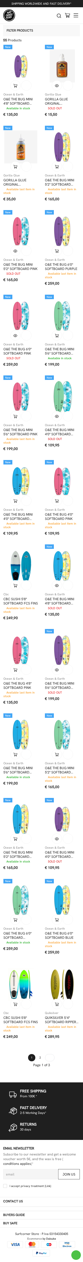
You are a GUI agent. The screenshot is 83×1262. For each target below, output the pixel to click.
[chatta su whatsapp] (76, 1255)
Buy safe (10, 1223)
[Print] (26, 85)
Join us (69, 1174)
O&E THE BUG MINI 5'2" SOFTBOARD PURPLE (59, 182)
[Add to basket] (15, 85)
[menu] (76, 15)
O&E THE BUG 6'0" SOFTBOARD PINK (17, 351)
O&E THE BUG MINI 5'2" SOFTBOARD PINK (20, 266)
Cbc (6, 594)
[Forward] (49, 1057)
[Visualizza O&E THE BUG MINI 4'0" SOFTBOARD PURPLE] (57, 839)
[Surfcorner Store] (9, 15)
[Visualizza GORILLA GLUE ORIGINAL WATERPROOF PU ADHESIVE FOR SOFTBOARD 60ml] (57, 85)
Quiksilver (52, 1013)
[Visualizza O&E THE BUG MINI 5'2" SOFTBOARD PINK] (15, 251)
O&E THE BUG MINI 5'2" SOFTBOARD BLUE (18, 854)
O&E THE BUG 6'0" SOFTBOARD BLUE (59, 935)
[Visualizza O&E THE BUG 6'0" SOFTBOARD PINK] (15, 335)
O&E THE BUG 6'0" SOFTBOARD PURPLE (61, 266)
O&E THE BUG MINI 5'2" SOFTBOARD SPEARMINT (59, 770)
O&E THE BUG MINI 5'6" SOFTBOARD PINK (20, 432)
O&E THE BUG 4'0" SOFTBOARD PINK (59, 516)
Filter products (20, 30)
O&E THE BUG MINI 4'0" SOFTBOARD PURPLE (59, 854)
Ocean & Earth (13, 94)
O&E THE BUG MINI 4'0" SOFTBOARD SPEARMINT (59, 432)
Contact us (13, 1201)
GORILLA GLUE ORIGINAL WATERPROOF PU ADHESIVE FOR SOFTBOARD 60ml (59, 101)
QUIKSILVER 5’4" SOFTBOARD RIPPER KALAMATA (60, 1020)
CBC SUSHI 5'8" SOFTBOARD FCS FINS (20, 601)
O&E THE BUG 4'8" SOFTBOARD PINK (17, 685)
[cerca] (59, 15)
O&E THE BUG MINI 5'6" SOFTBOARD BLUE (18, 770)
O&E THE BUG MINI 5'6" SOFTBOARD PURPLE (59, 685)
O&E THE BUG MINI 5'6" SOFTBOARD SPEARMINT (59, 351)
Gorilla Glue (53, 94)
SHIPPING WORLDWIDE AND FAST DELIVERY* (41, 4)
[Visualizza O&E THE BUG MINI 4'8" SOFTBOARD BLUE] (57, 585)
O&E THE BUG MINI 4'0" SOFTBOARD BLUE (18, 516)
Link (47, 1186)
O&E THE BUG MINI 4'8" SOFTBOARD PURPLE (18, 101)
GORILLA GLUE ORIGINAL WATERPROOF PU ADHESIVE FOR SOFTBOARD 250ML (18, 182)
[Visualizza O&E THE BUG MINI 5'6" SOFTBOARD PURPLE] (57, 670)
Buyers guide (14, 1215)
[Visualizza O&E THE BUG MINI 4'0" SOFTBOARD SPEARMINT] (57, 416)
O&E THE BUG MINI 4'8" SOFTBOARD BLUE (59, 601)
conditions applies (17, 1163)
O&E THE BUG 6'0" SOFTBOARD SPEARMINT (17, 935)
